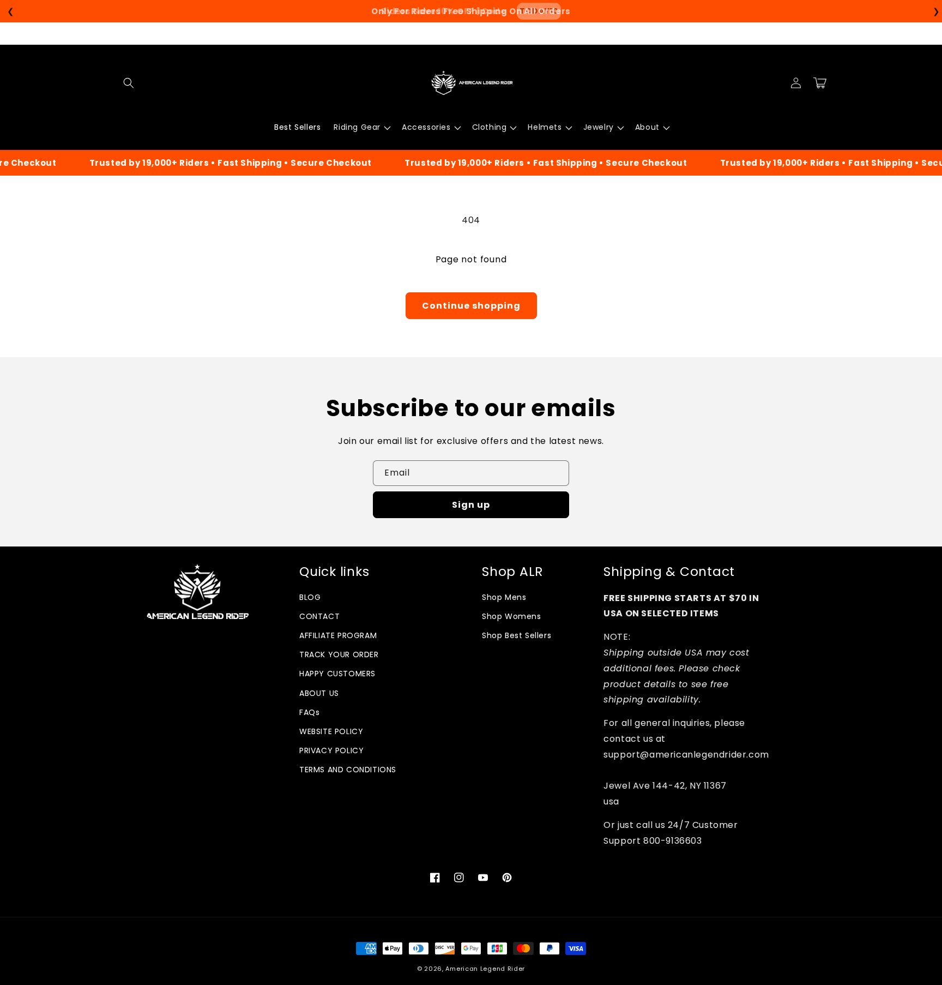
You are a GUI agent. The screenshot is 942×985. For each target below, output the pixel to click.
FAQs (309, 712)
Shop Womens (511, 616)
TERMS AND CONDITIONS (347, 769)
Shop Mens (504, 597)
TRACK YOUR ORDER (339, 654)
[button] (129, 83)
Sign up (471, 504)
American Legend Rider (485, 968)
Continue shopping (471, 305)
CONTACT (319, 616)
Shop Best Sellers (516, 635)
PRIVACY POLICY (331, 750)
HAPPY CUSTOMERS (337, 673)
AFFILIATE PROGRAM (338, 635)
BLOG (310, 597)
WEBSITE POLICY (331, 731)
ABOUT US (319, 693)
